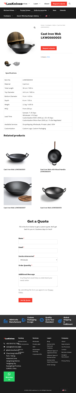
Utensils (63, 10)
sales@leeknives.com (13, 347)
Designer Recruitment (65, 356)
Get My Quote (25, 300)
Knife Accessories (23, 344)
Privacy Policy (66, 361)
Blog (48, 341)
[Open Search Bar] (69, 3)
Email (21, 247)
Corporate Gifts (37, 354)
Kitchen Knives (9, 10)
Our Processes (66, 347)
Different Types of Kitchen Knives (52, 356)
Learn (36, 3)
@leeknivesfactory (12, 350)
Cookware (7, 16)
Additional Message (27, 274)
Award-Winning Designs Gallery (28, 16)
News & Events (66, 344)
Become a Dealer (37, 11)
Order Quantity (25, 265)
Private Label (36, 344)
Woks (54, 25)
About (46, 3)
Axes (19, 347)
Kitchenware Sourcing (36, 351)
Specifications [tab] (11, 73)
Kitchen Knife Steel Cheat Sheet (52, 361)
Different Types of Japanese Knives (52, 352)
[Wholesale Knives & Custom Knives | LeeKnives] (13, 3)
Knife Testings (51, 365)
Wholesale (36, 341)
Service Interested (27, 256)
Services (24, 3)
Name (21, 238)
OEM (34, 347)
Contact (24, 11)
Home (42, 25)
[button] (34, 27)
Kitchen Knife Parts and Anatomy (51, 346)
